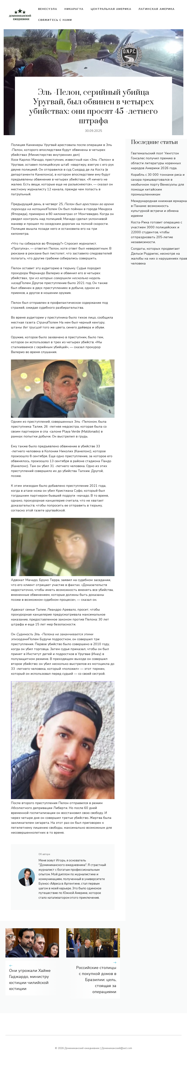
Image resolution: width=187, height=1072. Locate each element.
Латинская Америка (157, 9)
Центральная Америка (111, 9)
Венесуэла (47, 9)
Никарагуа (73, 9)
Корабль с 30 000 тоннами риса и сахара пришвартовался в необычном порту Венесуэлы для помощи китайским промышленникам (158, 184)
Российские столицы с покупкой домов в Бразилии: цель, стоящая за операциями (96, 980)
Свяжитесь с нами (55, 20)
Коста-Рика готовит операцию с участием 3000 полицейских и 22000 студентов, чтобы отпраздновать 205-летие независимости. (156, 232)
